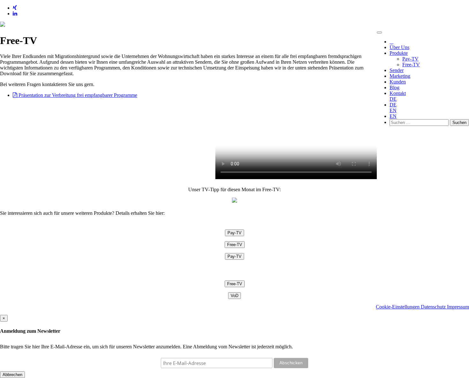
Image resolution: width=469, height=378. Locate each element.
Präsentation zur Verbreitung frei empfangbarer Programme (77, 95)
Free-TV (411, 64)
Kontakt (398, 93)
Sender (397, 70)
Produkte (399, 53)
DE (393, 99)
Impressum (458, 306)
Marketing (400, 76)
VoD (234, 295)
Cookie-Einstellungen (398, 306)
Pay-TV (410, 59)
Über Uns (399, 47)
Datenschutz (434, 306)
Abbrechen (12, 374)
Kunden (398, 81)
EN (393, 110)
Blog (394, 87)
